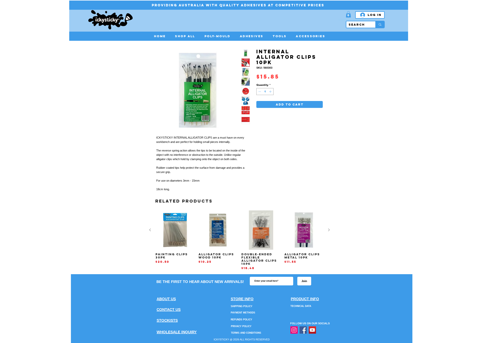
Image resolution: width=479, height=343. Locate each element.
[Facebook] (303, 330)
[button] (348, 14)
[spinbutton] (265, 91)
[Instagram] (294, 330)
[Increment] (270, 91)
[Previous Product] (150, 230)
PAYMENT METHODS (243, 312)
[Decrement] (259, 91)
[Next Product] (329, 230)
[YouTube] (312, 330)
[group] (239, 240)
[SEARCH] (379, 24)
